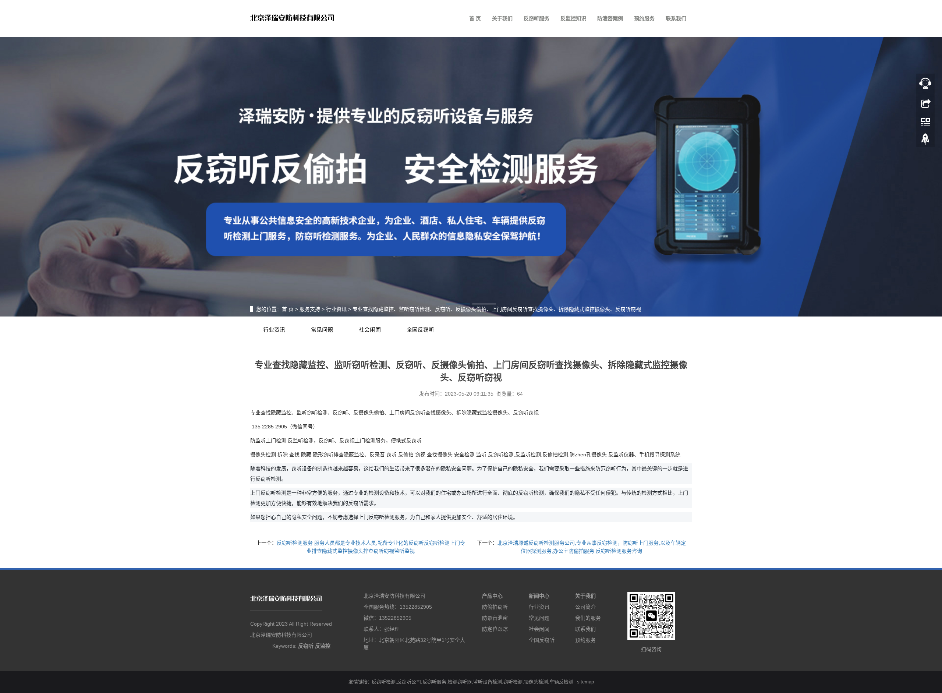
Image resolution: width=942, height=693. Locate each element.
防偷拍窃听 (495, 607)
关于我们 (502, 18)
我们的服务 (588, 618)
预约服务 (644, 18)
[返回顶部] (925, 141)
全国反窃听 (420, 330)
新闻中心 (539, 596)
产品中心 (492, 596)
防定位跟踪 (495, 629)
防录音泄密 (495, 618)
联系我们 (676, 18)
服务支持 (310, 309)
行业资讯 (336, 309)
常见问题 (322, 330)
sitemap (585, 682)
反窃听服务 (536, 18)
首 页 (475, 18)
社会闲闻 (370, 330)
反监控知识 (573, 18)
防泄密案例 (610, 18)
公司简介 (585, 607)
